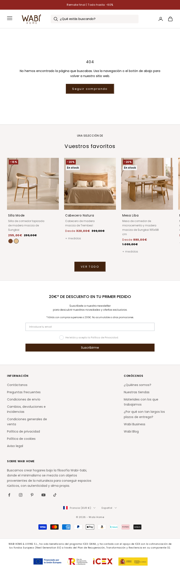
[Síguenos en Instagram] (20, 495)
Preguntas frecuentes (24, 392)
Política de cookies (21, 439)
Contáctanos (17, 385)
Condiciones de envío (23, 399)
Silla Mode (16, 215)
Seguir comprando (90, 89)
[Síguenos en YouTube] (43, 495)
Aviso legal (15, 446)
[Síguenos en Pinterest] (32, 495)
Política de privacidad (23, 431)
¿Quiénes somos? (137, 385)
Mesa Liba (130, 215)
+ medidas (73, 238)
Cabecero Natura (79, 215)
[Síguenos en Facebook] (9, 495)
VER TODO (90, 267)
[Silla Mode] (16, 241)
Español (107, 508)
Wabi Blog (131, 431)
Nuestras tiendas (136, 392)
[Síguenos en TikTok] (55, 495)
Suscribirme (90, 347)
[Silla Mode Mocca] (10, 241)
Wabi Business (134, 424)
